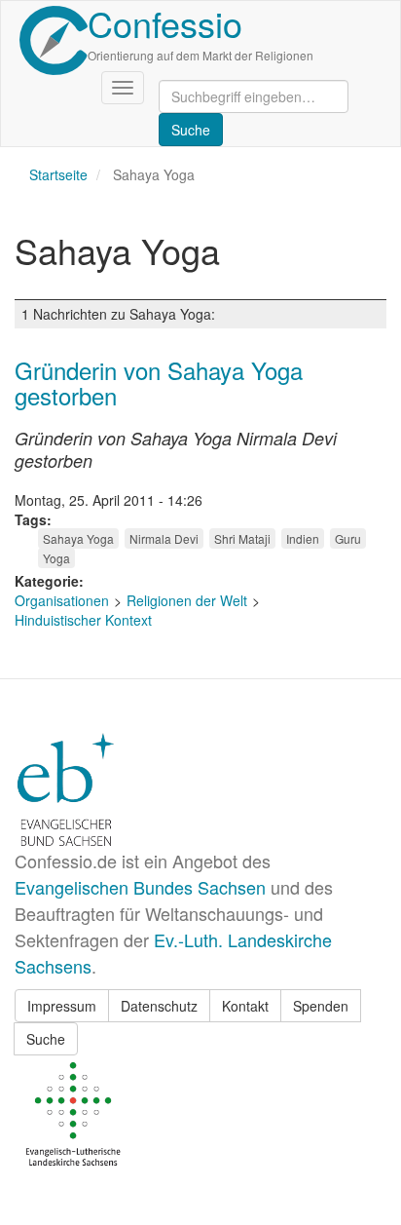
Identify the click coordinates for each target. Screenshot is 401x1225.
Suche (45, 1039)
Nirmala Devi (164, 538)
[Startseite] (53, 40)
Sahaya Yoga (78, 538)
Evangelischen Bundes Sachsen (140, 887)
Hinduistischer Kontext (83, 620)
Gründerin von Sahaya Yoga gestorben (159, 382)
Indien (302, 538)
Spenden (320, 1005)
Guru (348, 538)
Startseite (58, 174)
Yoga (56, 558)
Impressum (61, 1005)
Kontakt (245, 1005)
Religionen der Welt (187, 600)
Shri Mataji (242, 538)
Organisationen (62, 600)
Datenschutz (159, 1005)
